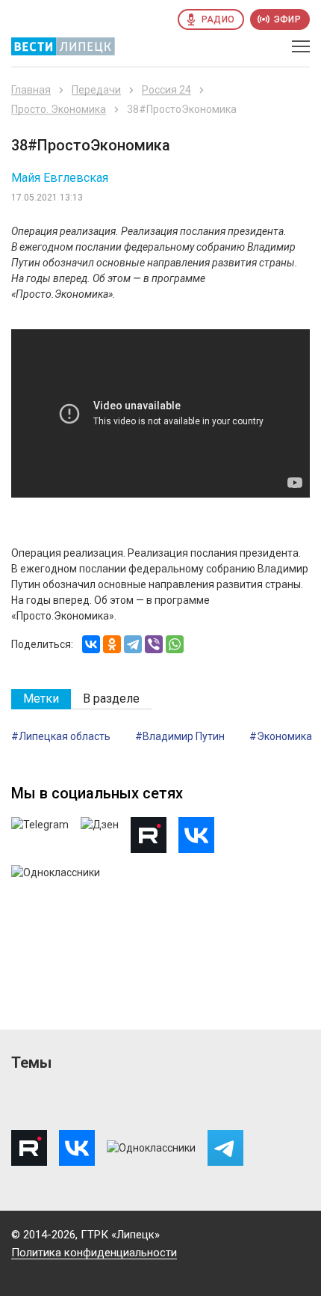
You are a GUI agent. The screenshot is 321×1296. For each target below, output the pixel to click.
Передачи (96, 90)
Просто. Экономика (58, 109)
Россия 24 (166, 90)
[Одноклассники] (112, 644)
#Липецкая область (60, 736)
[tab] (41, 699)
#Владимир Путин (180, 736)
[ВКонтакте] (91, 644)
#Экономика (280, 736)
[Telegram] (133, 644)
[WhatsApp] (175, 644)
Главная (31, 90)
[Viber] (154, 644)
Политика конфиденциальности (94, 1252)
